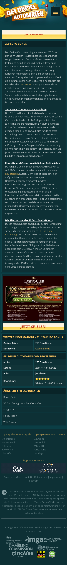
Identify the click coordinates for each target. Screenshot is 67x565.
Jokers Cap (6, 453)
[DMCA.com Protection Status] (52, 557)
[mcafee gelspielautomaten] (22, 557)
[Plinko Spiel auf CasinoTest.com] (33, 468)
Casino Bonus (42, 348)
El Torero (6, 446)
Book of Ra (7, 449)
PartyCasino (40, 449)
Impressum (55, 477)
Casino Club (26, 84)
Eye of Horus (8, 438)
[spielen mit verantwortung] (41, 557)
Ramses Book (8, 442)
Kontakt (28, 477)
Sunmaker (39, 438)
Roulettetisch (12, 173)
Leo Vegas (39, 453)
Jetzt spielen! (33, 326)
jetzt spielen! (33, 34)
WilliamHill (39, 446)
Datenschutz (40, 477)
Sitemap (33, 480)
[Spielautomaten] (26, 16)
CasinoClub (40, 442)
